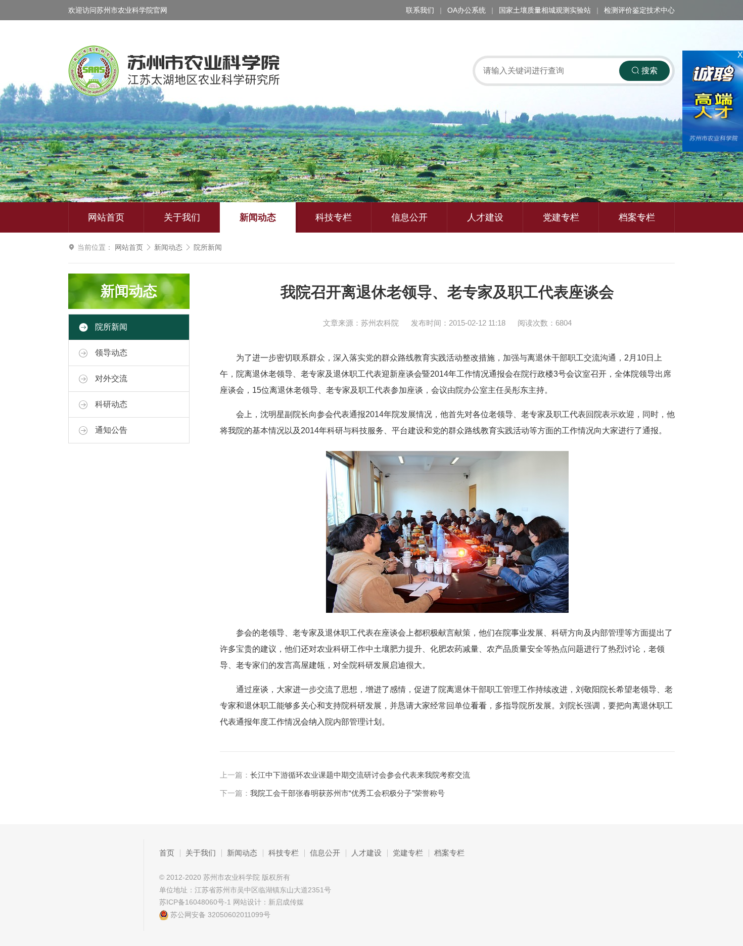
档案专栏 (637, 217)
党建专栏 (561, 217)
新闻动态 (258, 217)
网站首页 (106, 217)
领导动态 (110, 352)
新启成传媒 (286, 902)
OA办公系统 (466, 10)
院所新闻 (208, 247)
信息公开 (409, 217)
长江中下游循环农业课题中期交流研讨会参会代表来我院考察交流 (360, 775)
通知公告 (110, 430)
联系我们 (420, 10)
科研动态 (110, 404)
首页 (166, 853)
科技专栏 (333, 217)
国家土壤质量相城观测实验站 (545, 10)
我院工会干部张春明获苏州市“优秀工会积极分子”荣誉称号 (347, 793)
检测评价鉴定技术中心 (639, 10)
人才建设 (485, 217)
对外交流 (110, 378)
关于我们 (182, 217)
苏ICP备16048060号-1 (195, 902)
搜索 (648, 70)
